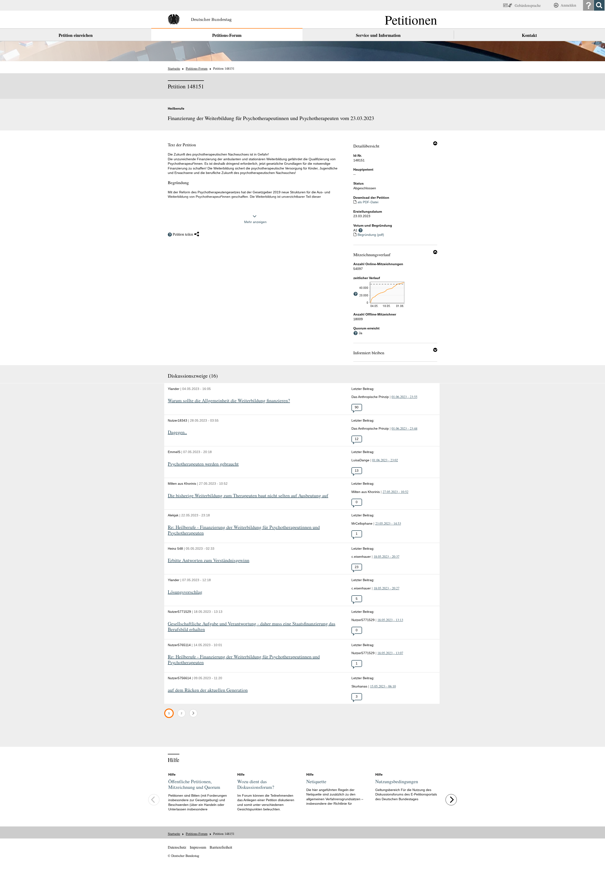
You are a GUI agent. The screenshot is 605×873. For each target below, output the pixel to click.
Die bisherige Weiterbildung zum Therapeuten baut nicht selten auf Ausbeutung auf (248, 496)
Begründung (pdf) (371, 235)
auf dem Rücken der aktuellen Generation (208, 690)
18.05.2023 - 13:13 (390, 620)
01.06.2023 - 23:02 (385, 460)
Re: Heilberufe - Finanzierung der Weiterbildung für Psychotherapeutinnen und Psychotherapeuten (244, 530)
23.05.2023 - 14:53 (388, 523)
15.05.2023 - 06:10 (383, 686)
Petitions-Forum (227, 35)
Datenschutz (177, 847)
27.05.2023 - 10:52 (395, 491)
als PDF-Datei (368, 202)
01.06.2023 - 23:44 (404, 428)
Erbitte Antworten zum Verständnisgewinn (208, 560)
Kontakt (529, 35)
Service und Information (378, 35)
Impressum (198, 847)
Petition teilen (183, 234)
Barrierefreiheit (221, 847)
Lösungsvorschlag (185, 592)
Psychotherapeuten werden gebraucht (203, 464)
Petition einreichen (76, 35)
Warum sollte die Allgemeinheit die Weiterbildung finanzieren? (229, 401)
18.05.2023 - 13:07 (390, 653)
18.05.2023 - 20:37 (386, 556)
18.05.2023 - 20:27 (386, 588)
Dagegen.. (177, 432)
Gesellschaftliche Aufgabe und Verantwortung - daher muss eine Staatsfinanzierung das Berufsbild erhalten (251, 626)
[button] (435, 143)
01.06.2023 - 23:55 (404, 396)
